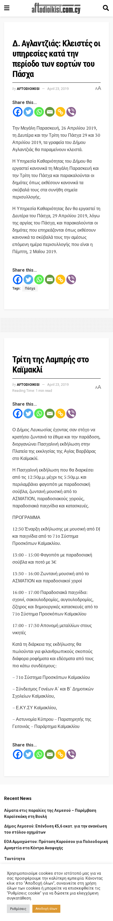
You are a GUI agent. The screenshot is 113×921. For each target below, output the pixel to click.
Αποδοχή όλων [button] (46, 909)
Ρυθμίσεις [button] (18, 909)
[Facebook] (17, 112)
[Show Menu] (6, 8)
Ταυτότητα (14, 858)
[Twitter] (28, 112)
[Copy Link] (60, 112)
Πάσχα (30, 288)
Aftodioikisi (28, 89)
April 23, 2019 (58, 89)
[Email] (50, 112)
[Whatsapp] (39, 112)
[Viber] (71, 112)
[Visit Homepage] (56, 8)
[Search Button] (106, 8)
